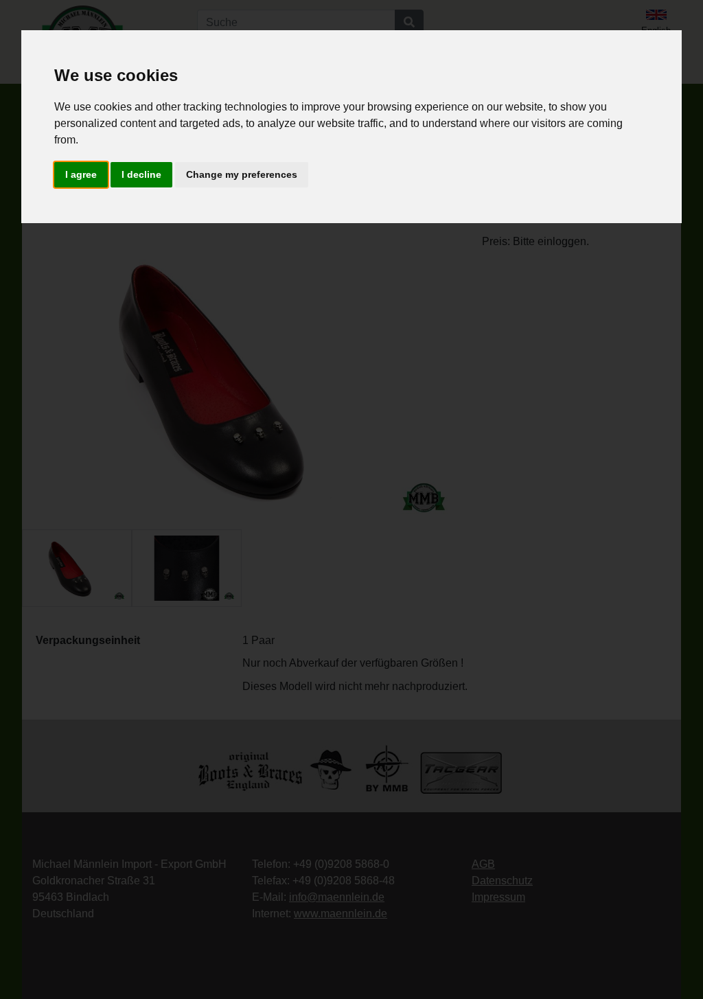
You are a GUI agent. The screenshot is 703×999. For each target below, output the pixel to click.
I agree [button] (81, 174)
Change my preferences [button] (241, 174)
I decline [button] (141, 174)
